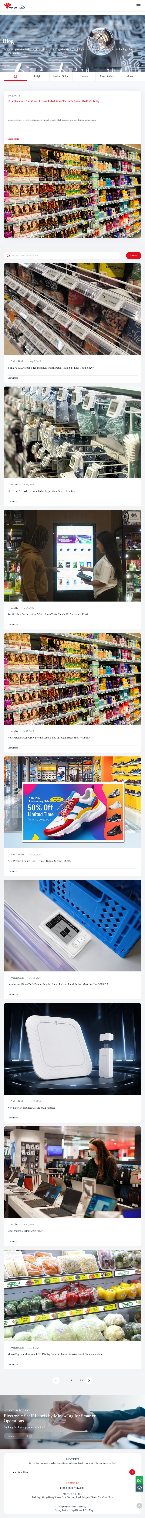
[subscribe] (132, 1472)
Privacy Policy (61, 1510)
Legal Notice (76, 1510)
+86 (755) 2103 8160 (72, 1494)
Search (133, 255)
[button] (14, 232)
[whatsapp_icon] (139, 1480)
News (138, 66)
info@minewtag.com (72, 1487)
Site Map (89, 1510)
